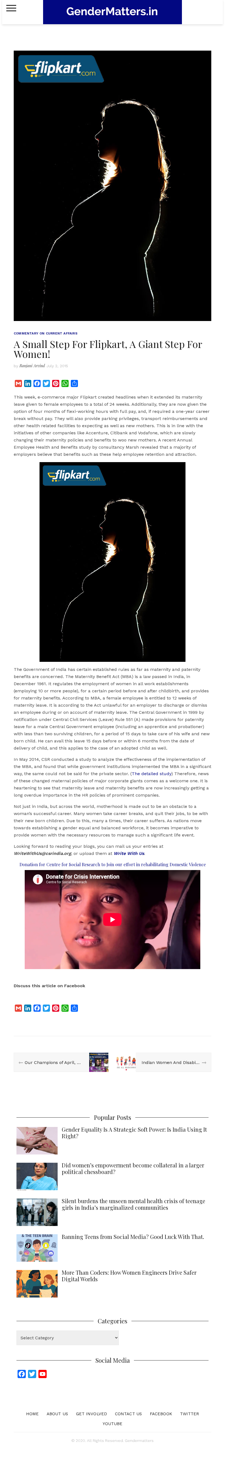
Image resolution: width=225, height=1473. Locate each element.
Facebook (161, 1413)
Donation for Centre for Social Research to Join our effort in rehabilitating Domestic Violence (112, 864)
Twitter (189, 1413)
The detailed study (151, 773)
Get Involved (91, 1413)
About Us (57, 1413)
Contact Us (128, 1413)
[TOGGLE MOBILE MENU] (11, 8)
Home (32, 1413)
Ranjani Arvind (32, 365)
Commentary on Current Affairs (45, 333)
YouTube (113, 1423)
